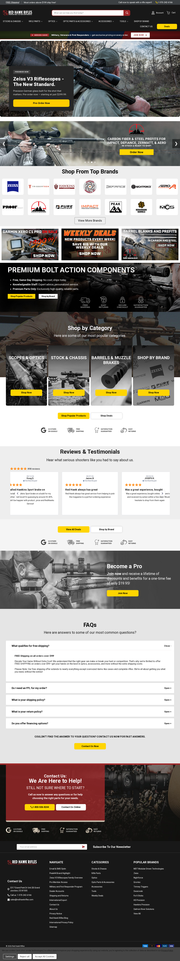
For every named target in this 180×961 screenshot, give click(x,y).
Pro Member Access (59, 882)
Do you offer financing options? (30, 723)
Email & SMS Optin (58, 869)
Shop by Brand (141, 21)
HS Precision (139, 900)
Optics (52, 21)
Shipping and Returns (59, 896)
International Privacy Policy (61, 922)
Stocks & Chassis (12, 21)
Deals (167, 26)
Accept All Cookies (44, 956)
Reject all (24, 956)
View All (137, 913)
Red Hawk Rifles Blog (59, 918)
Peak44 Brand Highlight (60, 873)
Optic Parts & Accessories (77, 21)
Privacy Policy (167, 950)
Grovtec (137, 882)
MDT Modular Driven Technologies (149, 869)
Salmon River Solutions (144, 909)
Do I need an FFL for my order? (29, 688)
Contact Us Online (71, 807)
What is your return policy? (27, 711)
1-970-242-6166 (165, 2)
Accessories (105, 21)
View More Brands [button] (90, 220)
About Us (54, 909)
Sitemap (53, 927)
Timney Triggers (141, 887)
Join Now (139, 35)
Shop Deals (106, 415)
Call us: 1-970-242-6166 (21, 895)
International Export (58, 900)
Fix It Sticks (138, 896)
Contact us (146, 26)
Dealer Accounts (57, 891)
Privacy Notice (56, 913)
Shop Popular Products (21, 296)
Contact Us (54, 905)
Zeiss (136, 873)
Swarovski (138, 891)
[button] (30, 244)
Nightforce (138, 878)
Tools (123, 21)
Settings (9, 956)
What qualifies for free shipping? (30, 645)
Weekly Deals (97, 896)
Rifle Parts (35, 21)
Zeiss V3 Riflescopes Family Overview (66, 878)
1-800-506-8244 (40, 807)
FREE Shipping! (12, 2)
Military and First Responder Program (66, 887)
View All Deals (73, 529)
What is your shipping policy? (28, 699)
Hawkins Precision (142, 905)
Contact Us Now (90, 746)
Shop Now (26, 392)
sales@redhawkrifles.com (21, 899)
